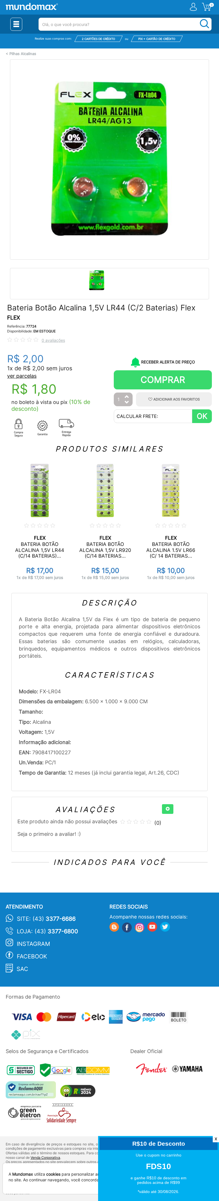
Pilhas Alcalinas (22, 54)
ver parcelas (21, 376)
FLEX (13, 317)
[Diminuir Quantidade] (127, 402)
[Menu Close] (16, 24)
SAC (22, 969)
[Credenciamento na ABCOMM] (94, 1071)
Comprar (163, 379)
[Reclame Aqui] (32, 1092)
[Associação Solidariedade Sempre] (63, 1114)
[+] (167, 809)
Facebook (32, 956)
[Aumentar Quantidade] (127, 397)
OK (202, 416)
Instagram (33, 943)
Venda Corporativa (45, 1157)
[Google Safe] (58, 1071)
